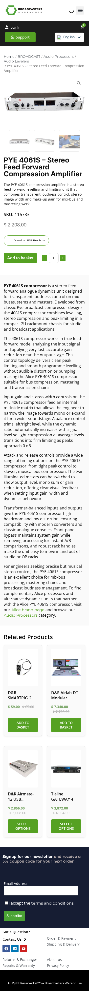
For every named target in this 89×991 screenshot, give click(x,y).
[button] (80, 10)
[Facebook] (6, 948)
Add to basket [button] (23, 724)
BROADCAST (29, 56)
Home (9, 56)
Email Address (15, 883)
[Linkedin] (15, 948)
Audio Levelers (16, 61)
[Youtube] (23, 948)
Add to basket (20, 258)
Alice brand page (27, 609)
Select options (23, 826)
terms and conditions (52, 903)
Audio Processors (59, 56)
